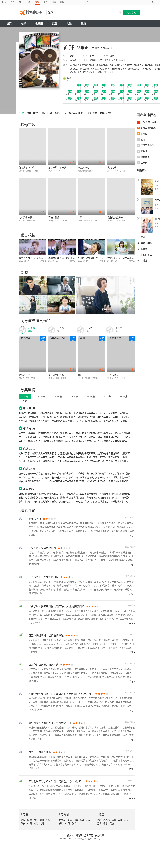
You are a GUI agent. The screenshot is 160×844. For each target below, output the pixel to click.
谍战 (82, 819)
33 (136, 100)
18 (110, 93)
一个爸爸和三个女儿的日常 (44, 577)
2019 (72, 56)
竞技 (112, 823)
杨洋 (74, 823)
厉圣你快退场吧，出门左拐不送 (46, 635)
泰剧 (88, 819)
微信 (12, 2)
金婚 (80, 217)
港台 (36, 823)
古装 (70, 819)
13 (67, 93)
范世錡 (93, 60)
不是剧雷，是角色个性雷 (42, 548)
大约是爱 (112, 167)
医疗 (46, 2)
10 (145, 87)
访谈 (114, 819)
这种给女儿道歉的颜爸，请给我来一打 (50, 723)
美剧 (61, 823)
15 (84, 93)
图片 (29, 2)
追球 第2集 (29, 428)
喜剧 (23, 819)
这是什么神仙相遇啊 (40, 752)
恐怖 (42, 819)
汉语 (54, 2)
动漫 (69, 23)
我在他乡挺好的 (115, 217)
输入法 (70, 835)
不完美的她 (83, 167)
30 (110, 100)
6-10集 (41, 396)
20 (127, 93)
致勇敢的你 (113, 375)
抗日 (76, 819)
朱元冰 (122, 60)
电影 (23, 23)
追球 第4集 (29, 468)
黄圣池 (115, 60)
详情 (131, 535)
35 (153, 100)
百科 (79, 2)
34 (145, 100)
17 (102, 93)
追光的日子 (24, 375)
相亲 (105, 823)
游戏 (99, 823)
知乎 (21, 2)
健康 (83, 23)
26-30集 (107, 396)
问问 (70, 2)
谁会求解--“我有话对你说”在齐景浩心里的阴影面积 (56, 606)
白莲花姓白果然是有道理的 (44, 664)
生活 (120, 819)
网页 (4, 2)
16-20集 (74, 396)
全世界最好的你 (56, 375)
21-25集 (91, 396)
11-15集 (58, 396)
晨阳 (80, 375)
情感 (99, 819)
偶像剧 (62, 819)
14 (76, 93)
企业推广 (60, 835)
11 (153, 87)
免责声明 (88, 835)
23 (153, 93)
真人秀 (106, 819)
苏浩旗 (73, 60)
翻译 (62, 2)
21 (136, 93)
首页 (9, 23)
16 (93, 93)
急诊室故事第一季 (57, 167)
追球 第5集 (29, 488)
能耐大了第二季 (26, 167)
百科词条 (104, 48)
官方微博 (99, 835)
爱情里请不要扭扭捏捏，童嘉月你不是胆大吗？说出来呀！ (61, 694)
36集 (25, 400)
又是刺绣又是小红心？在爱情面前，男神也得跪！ (56, 781)
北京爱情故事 (25, 217)
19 (119, 93)
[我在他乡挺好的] (121, 196)
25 (67, 100)
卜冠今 (100, 60)
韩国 (29, 823)
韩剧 (67, 823)
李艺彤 (107, 60)
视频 (37, 2)
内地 (92, 56)
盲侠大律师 (53, 217)
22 (145, 93)
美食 (126, 819)
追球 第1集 (29, 408)
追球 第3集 (29, 448)
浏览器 (79, 835)
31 (119, 100)
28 (93, 100)
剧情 (112, 56)
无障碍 (155, 2)
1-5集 (25, 396)
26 (76, 100)
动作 (36, 819)
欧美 (23, 823)
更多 (112, 72)
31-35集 (124, 396)
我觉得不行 (35, 519)
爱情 (29, 819)
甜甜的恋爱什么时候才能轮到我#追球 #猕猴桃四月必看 (104, 258)
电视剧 (39, 23)
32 (127, 100)
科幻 (48, 819)
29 (102, 100)
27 (84, 100)
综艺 (54, 23)
